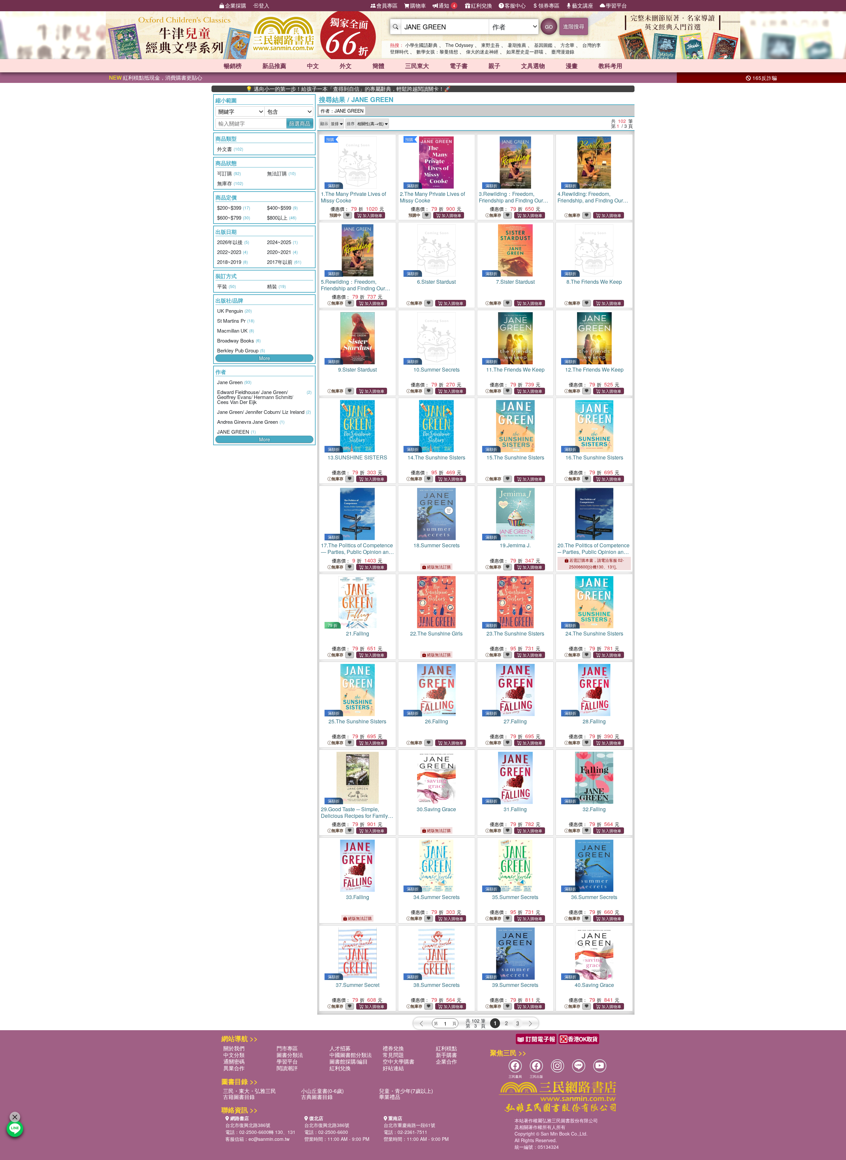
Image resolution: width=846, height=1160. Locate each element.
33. (357, 897)
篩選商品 (299, 123)
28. (594, 721)
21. (357, 633)
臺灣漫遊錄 (562, 51)
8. (594, 281)
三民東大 (417, 65)
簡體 (378, 65)
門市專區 (287, 1048)
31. (515, 809)
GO (549, 26)
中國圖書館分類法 (350, 1055)
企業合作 (446, 1061)
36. (594, 897)
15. (515, 457)
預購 (330, 139)
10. (436, 369)
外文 (346, 65)
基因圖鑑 (543, 45)
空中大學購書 (398, 1061)
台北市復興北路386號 (247, 1125)
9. (357, 369)
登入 (264, 5)
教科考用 (610, 65)
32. (594, 809)
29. (354, 815)
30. (436, 809)
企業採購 (235, 5)
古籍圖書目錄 (239, 1097)
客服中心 (515, 5)
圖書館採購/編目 (348, 1061)
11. (515, 369)
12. (594, 369)
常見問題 (393, 1055)
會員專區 (387, 5)
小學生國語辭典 (421, 45)
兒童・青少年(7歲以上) (406, 1091)
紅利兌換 (481, 5)
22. (436, 633)
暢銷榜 (233, 65)
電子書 (459, 65)
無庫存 (495, 215)
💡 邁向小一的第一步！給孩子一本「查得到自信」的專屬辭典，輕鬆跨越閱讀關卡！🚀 (308, 89)
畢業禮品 (389, 1097)
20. (594, 551)
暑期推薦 (517, 45)
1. (353, 197)
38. (436, 985)
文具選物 (533, 65)
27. (515, 721)
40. (594, 985)
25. (357, 721)
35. (515, 897)
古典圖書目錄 (317, 1097)
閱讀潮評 (287, 1068)
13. (357, 457)
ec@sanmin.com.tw (269, 1139)
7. (515, 281)
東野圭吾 (490, 45)
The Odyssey (459, 45)
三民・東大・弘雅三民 (249, 1091)
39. (515, 985)
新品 (274, 65)
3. (511, 200)
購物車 (418, 5)
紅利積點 (446, 1048)
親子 (494, 65)
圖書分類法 (290, 1055)
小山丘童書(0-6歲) (322, 1091)
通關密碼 (234, 1061)
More (264, 358)
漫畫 (572, 65)
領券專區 (548, 5)
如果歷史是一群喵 (524, 51)
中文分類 (234, 1055)
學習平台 (616, 5)
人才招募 (340, 1048)
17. (357, 551)
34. (436, 897)
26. (436, 721)
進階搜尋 (573, 26)
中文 (313, 65)
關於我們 (234, 1048)
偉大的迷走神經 (482, 51)
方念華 (567, 45)
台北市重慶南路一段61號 (409, 1125)
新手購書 (446, 1055)
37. (357, 985)
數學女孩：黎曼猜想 (437, 51)
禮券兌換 (393, 1048)
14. (436, 457)
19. (515, 545)
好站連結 (393, 1068)
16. (594, 457)
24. (594, 633)
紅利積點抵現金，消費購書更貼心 (155, 77)
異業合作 (234, 1068)
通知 (447, 5)
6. (436, 281)
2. (432, 197)
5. (353, 288)
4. (590, 200)
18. (436, 545)
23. (515, 633)
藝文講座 (582, 5)
